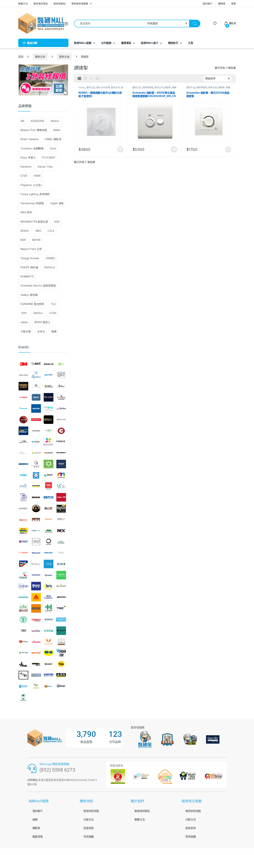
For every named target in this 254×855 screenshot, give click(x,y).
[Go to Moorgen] (61, 519)
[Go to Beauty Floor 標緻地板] (48, 386)
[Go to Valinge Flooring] (23, 641)
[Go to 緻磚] (36, 686)
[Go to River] (61, 564)
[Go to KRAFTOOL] (48, 497)
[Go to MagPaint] (61, 508)
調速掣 (167, 87)
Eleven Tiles (45, 166)
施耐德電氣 (147, 87)
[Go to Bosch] (23, 397)
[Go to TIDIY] (23, 619)
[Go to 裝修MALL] (48, 686)
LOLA (51, 230)
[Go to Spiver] (23, 608)
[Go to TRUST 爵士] (23, 630)
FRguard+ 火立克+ (31, 185)
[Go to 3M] (23, 364)
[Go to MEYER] (36, 519)
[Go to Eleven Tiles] (23, 441)
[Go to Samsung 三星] (36, 575)
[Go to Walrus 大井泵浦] (23, 652)
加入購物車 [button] (120, 149)
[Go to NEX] (61, 530)
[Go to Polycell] (23, 564)
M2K (23, 239)
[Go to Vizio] (61, 641)
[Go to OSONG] (61, 541)
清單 (233, 3)
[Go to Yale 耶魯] (61, 664)
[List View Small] (97, 78)
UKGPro (38, 313)
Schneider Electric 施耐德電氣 (38, 285)
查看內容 (174, 149)
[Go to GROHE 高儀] (61, 464)
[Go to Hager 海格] (23, 475)
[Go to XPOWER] (48, 664)
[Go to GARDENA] (48, 452)
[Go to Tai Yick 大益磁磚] (48, 608)
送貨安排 (88, 828)
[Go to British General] (36, 397)
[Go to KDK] (48, 486)
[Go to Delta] (61, 408)
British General (29, 139)
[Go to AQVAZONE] (61, 375)
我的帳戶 (207, 3)
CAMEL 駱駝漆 (52, 139)
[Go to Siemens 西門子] (23, 597)
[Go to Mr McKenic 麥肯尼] (23, 530)
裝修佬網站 (59, 3)
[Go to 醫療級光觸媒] (23, 697)
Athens (55, 120)
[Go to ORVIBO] (48, 541)
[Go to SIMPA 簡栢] (48, 597)
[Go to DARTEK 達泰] (36, 408)
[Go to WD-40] (48, 652)
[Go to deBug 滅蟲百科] (48, 408)
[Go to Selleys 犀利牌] (36, 586)
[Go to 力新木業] (23, 675)
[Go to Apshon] (36, 375)
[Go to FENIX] (61, 441)
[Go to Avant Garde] (36, 386)
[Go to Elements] (61, 430)
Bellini (56, 130)
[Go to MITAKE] (48, 519)
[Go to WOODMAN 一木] (23, 664)
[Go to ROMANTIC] (23, 575)
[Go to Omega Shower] (36, 541)
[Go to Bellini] (61, 386)
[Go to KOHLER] (36, 497)
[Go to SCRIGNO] (23, 586)
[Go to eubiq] (36, 441)
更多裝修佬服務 (79, 3)
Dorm (53, 148)
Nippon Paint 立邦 (31, 248)
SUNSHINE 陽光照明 (32, 304)
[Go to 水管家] (23, 686)
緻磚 (54, 331)
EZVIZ (23, 175)
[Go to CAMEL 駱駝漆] (48, 397)
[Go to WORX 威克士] (36, 664)
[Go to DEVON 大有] (36, 419)
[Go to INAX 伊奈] (48, 475)
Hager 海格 (57, 203)
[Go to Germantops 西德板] (36, 464)
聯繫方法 (23, 3)
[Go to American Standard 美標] (23, 375)
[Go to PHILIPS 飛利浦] (48, 552)
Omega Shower (29, 258)
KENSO (24, 230)
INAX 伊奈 (26, 212)
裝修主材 (40, 56)
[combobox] (109, 23)
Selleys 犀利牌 (29, 294)
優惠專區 (126, 42)
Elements (25, 166)
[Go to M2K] (48, 508)
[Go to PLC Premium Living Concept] (61, 552)
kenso (81, 87)
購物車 (221, 3)
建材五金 (64, 56)
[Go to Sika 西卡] (36, 597)
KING (38, 230)
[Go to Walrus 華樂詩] (36, 652)
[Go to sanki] (48, 575)
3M (22, 120)
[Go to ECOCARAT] (36, 430)
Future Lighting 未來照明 (34, 194)
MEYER (36, 239)
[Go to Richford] (36, 564)
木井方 (41, 331)
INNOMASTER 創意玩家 (34, 221)
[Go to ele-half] (48, 430)
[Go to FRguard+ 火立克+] (23, 452)
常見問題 (88, 836)
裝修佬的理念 (40, 3)
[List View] (91, 78)
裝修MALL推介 (149, 42)
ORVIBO (50, 258)
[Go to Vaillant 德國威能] (61, 630)
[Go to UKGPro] (36, 630)
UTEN (52, 313)
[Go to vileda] (36, 641)
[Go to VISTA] (48, 641)
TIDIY (23, 313)
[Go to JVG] (23, 486)
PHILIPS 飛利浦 (29, 267)
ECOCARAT (49, 157)
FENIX (37, 175)
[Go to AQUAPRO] (48, 375)
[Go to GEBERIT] (61, 452)
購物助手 (173, 42)
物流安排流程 (91, 810)
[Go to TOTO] (48, 619)
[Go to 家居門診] (48, 675)
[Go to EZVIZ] (48, 441)
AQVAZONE (37, 120)
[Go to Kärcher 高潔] (36, 486)
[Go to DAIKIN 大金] (23, 408)
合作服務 (106, 42)
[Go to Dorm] (61, 419)
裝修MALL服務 (82, 42)
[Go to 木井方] (61, 675)
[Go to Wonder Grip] (61, 652)
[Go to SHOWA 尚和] (61, 586)
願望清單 (38, 836)
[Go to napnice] (36, 530)
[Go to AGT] (36, 364)
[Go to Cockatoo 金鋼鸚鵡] (61, 397)
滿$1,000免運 (103, 87)
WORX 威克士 (42, 322)
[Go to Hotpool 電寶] (36, 475)
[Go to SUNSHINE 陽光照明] (36, 608)
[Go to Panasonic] (36, 552)
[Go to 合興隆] (36, 675)
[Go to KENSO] (61, 486)
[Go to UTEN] (48, 630)
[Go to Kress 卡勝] (61, 497)
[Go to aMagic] (61, 364)
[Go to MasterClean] (23, 519)
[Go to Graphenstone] (48, 464)
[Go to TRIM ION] (61, 619)
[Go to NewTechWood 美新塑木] (48, 530)
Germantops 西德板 (32, 203)
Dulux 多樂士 (28, 157)
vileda (24, 322)
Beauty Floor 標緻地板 (33, 130)
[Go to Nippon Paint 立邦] (23, 541)
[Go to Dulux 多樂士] (23, 430)
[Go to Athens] (23, 386)
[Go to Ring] (48, 564)
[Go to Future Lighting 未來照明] (36, 452)
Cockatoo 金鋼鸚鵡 (32, 148)
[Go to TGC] (61, 608)
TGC (53, 304)
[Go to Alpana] (48, 364)
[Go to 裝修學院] (61, 686)
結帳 (35, 819)
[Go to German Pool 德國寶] (23, 464)
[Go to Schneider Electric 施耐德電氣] (61, 575)
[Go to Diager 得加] (48, 419)
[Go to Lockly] (23, 508)
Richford (49, 267)
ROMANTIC (27, 276)
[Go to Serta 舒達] (48, 586)
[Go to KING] (23, 497)
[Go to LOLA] (36, 508)
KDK (57, 221)
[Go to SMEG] (61, 597)
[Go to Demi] (23, 419)
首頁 (20, 56)
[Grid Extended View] (85, 78)
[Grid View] (79, 78)
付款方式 (88, 819)
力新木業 (25, 331)
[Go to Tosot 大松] (36, 619)
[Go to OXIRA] (23, 552)
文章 (190, 42)
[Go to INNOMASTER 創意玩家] (61, 475)
